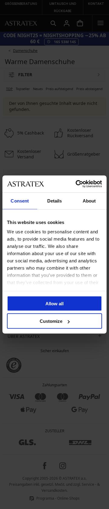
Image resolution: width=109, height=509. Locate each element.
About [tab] (89, 200)
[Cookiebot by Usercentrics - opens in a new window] (77, 184)
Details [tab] (54, 200)
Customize (51, 321)
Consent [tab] (20, 200)
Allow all (54, 303)
